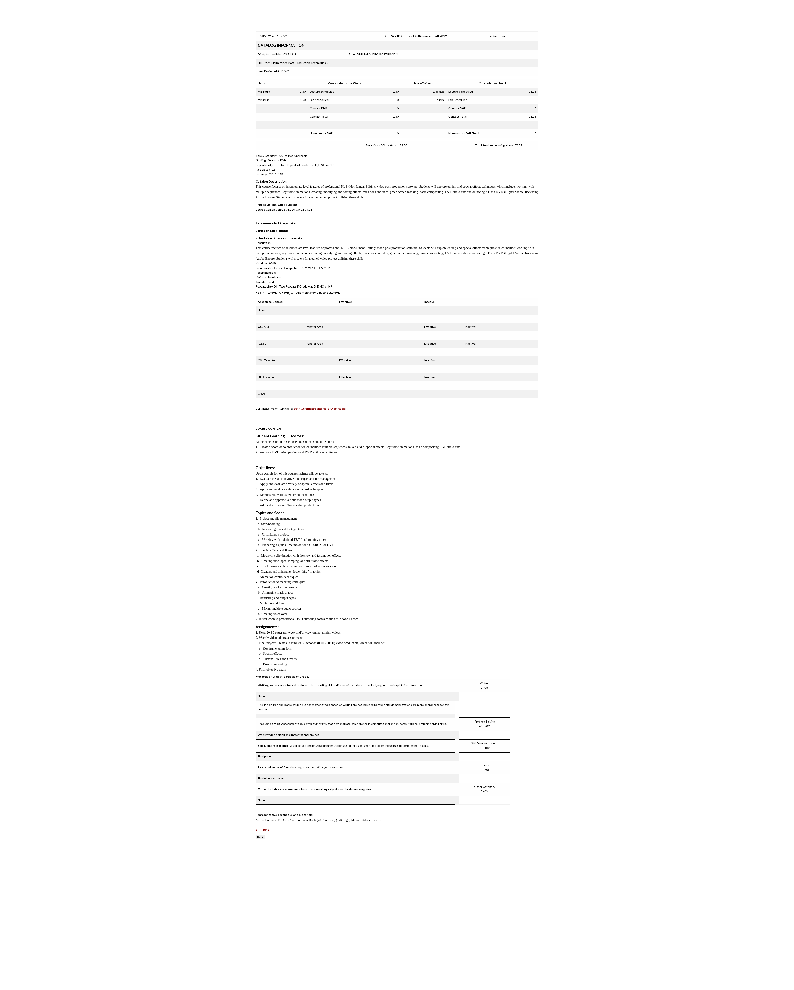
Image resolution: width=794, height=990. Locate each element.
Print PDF (262, 830)
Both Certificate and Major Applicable (319, 408)
